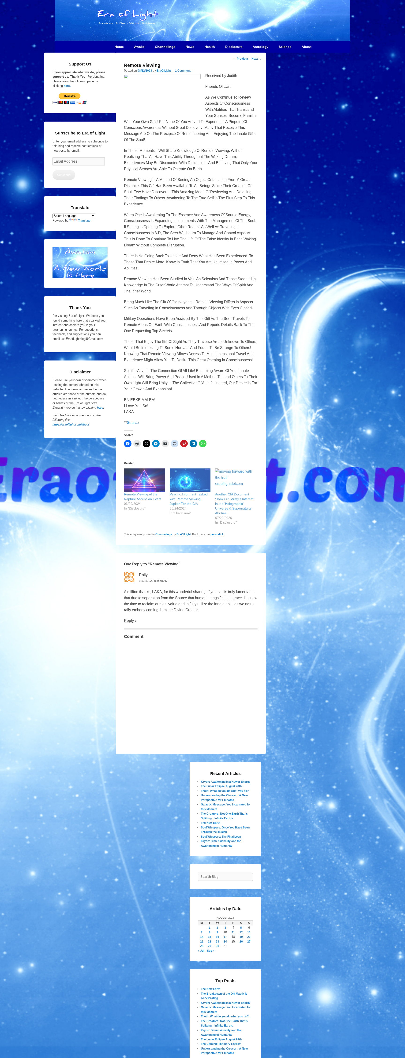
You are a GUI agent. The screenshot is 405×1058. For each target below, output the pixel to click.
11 (233, 932)
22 (209, 941)
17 (225, 937)
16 (217, 937)
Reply (129, 621)
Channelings (163, 534)
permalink (217, 534)
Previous (241, 58)
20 (249, 937)
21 (201, 941)
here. (67, 86)
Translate (84, 220)
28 (201, 946)
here (100, 407)
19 (241, 937)
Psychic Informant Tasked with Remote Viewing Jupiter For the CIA (189, 499)
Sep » (210, 950)
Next (256, 58)
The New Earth (210, 822)
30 (217, 946)
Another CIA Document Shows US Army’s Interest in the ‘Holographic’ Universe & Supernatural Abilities (234, 503)
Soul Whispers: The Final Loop (221, 836)
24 (225, 941)
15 (209, 937)
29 (209, 946)
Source (133, 423)
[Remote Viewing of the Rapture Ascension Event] (144, 480)
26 (241, 941)
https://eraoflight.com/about (70, 424)
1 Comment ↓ (184, 70)
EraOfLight (164, 70)
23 (217, 941)
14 (201, 937)
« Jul (201, 950)
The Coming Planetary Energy (221, 1044)
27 (249, 941)
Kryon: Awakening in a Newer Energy (226, 781)
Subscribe (64, 175)
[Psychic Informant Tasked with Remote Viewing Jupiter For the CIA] (190, 480)
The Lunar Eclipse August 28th (221, 786)
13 (249, 932)
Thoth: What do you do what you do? (225, 791)
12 (241, 932)
